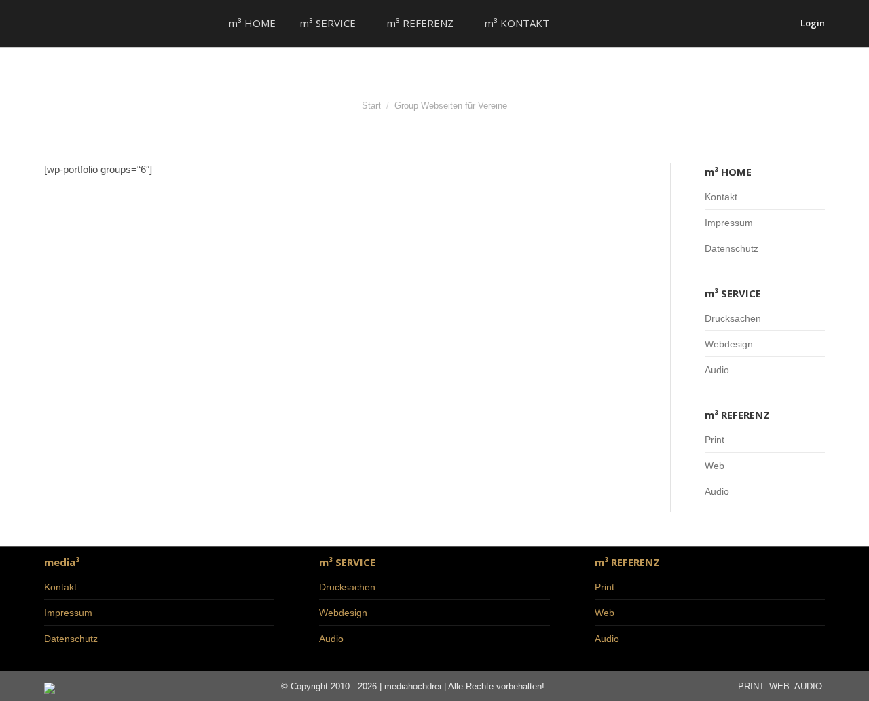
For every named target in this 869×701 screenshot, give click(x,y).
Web (714, 465)
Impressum (729, 222)
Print (714, 439)
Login (812, 23)
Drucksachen (733, 318)
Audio (717, 369)
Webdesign (729, 344)
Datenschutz (731, 248)
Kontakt (721, 196)
